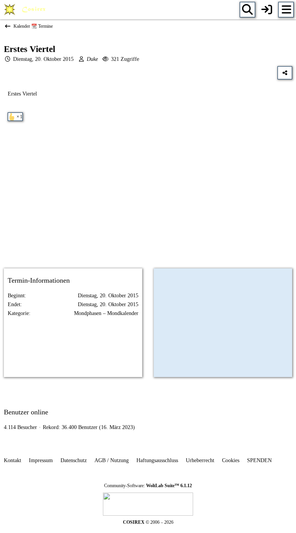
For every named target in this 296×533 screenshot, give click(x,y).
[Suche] (247, 9)
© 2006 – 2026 (148, 522)
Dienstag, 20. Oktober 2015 (43, 59)
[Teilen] (285, 72)
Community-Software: (148, 485)
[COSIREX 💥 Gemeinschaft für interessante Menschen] (26, 9)
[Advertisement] (148, 201)
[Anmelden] (266, 9)
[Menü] (286, 9)
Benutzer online (26, 412)
